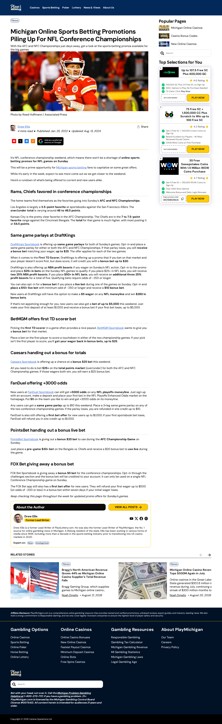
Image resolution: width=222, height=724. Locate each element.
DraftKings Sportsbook (25, 244)
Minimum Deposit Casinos (77, 652)
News (14, 20)
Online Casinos (20, 637)
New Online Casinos (184, 44)
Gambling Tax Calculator (127, 642)
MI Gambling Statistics (125, 652)
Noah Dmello (70, 595)
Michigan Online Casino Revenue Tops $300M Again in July (192, 571)
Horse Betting (19, 652)
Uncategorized (42, 543)
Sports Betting (20, 642)
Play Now (198, 97)
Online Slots (68, 657)
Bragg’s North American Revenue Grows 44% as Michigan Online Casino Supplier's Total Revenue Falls (85, 575)
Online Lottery (20, 657)
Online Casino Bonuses (75, 637)
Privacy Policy (170, 647)
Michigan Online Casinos (187, 28)
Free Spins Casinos (73, 662)
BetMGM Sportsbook (110, 328)
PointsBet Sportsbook (24, 439)
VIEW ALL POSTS (126, 507)
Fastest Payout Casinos (76, 647)
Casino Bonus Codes (184, 36)
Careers (166, 642)
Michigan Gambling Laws (127, 657)
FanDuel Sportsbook (41, 392)
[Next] (209, 555)
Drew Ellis (24, 126)
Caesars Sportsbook (24, 362)
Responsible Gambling (125, 637)
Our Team (167, 637)
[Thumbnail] (35, 580)
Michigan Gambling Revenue (129, 647)
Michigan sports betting (71, 167)
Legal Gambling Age (124, 662)
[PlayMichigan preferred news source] (50, 141)
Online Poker (18, 647)
